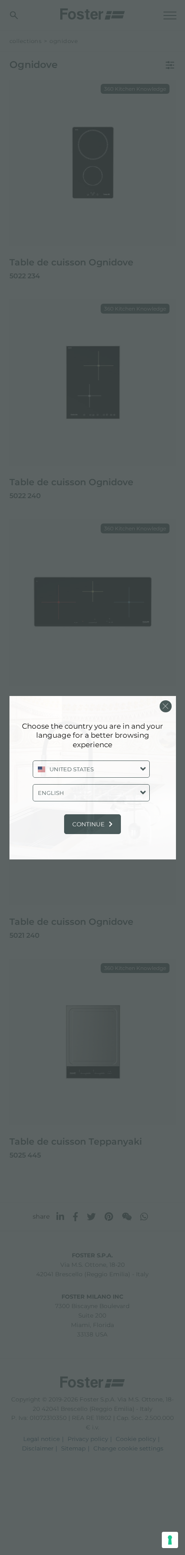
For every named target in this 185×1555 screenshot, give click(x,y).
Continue (88, 824)
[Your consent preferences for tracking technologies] (170, 1540)
